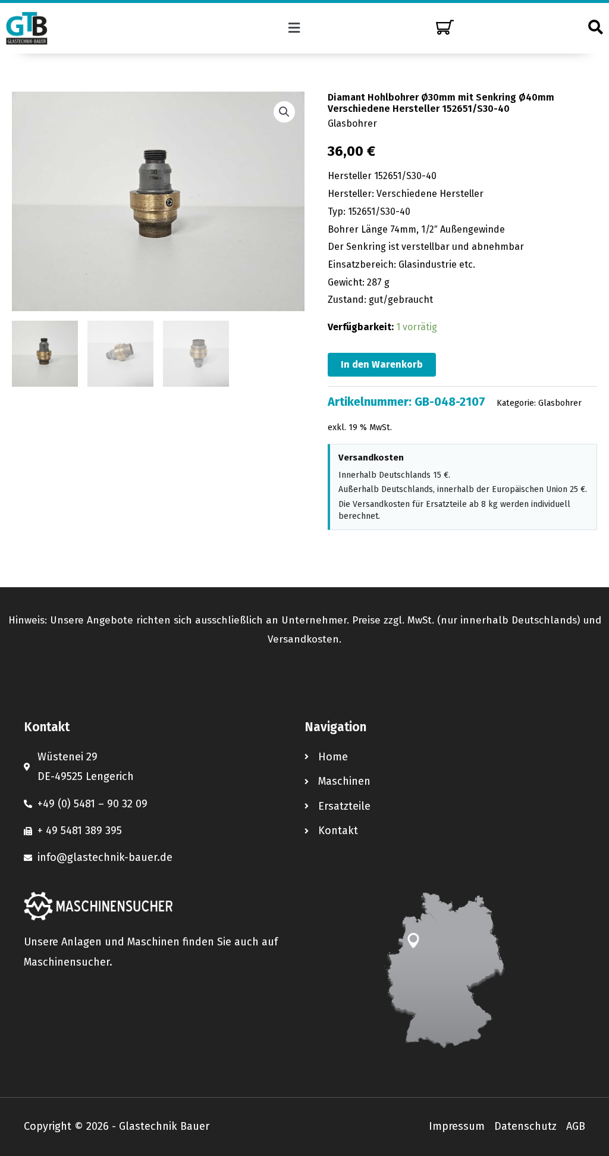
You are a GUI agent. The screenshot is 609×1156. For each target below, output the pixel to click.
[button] (294, 28)
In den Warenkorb (382, 364)
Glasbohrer (352, 123)
